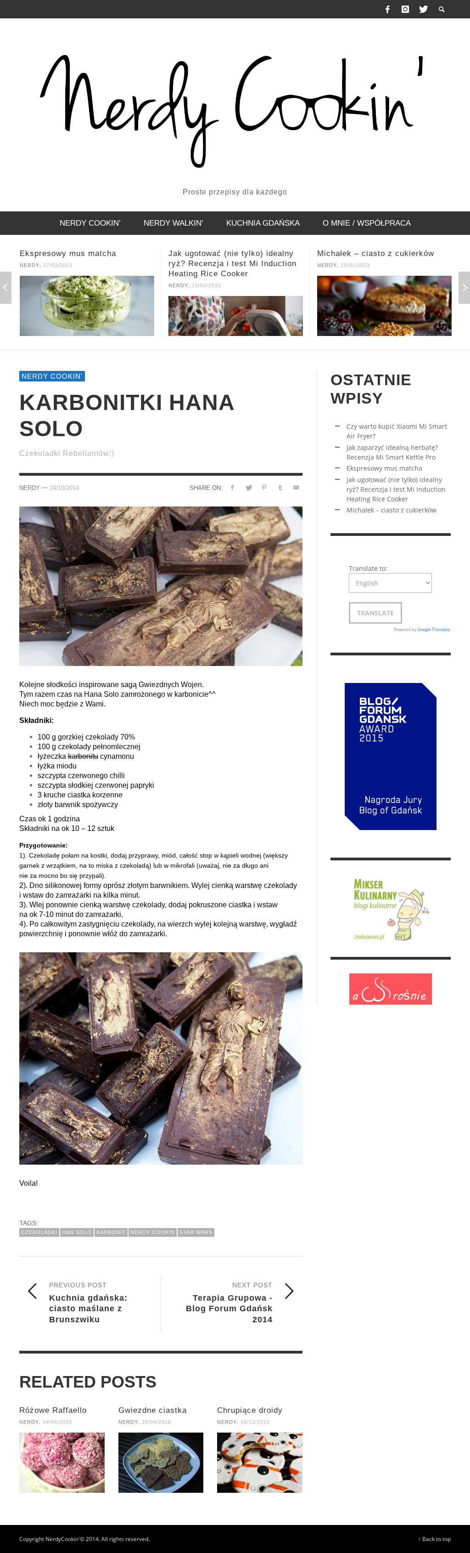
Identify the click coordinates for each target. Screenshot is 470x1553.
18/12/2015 (255, 1422)
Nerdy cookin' (52, 376)
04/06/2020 (57, 1422)
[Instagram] (405, 9)
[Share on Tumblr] (280, 487)
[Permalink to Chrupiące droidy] (259, 1463)
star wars (196, 1232)
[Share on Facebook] (232, 487)
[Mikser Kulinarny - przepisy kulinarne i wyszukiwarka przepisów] (390, 908)
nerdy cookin (152, 1232)
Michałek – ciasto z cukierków (226, 253)
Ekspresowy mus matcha (384, 468)
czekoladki (39, 1232)
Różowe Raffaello (53, 1410)
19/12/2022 (355, 265)
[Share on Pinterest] (264, 487)
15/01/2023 (206, 265)
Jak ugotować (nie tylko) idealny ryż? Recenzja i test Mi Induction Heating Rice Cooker (84, 263)
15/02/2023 (58, 285)
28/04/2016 (156, 1422)
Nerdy (29, 285)
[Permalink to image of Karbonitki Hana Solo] (160, 585)
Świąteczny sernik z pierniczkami (382, 253)
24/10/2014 (64, 487)
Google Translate (434, 629)
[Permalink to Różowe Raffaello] (62, 1463)
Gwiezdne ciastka (152, 1410)
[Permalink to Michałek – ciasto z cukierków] (235, 306)
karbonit (111, 1232)
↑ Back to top (434, 1538)
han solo (77, 1232)
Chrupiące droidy (250, 1410)
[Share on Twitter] (248, 487)
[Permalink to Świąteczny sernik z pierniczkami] (384, 306)
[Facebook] (388, 9)
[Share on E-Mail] (296, 487)
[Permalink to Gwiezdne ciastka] (161, 1463)
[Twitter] (422, 9)
